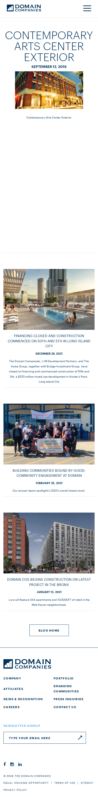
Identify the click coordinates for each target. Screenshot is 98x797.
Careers (11, 707)
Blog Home (49, 630)
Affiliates (13, 688)
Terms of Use (64, 782)
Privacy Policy (15, 790)
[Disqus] (49, 181)
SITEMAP (87, 782)
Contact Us (65, 707)
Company (12, 678)
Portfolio (64, 678)
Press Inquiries (69, 699)
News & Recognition (23, 699)
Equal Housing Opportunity (26, 782)
